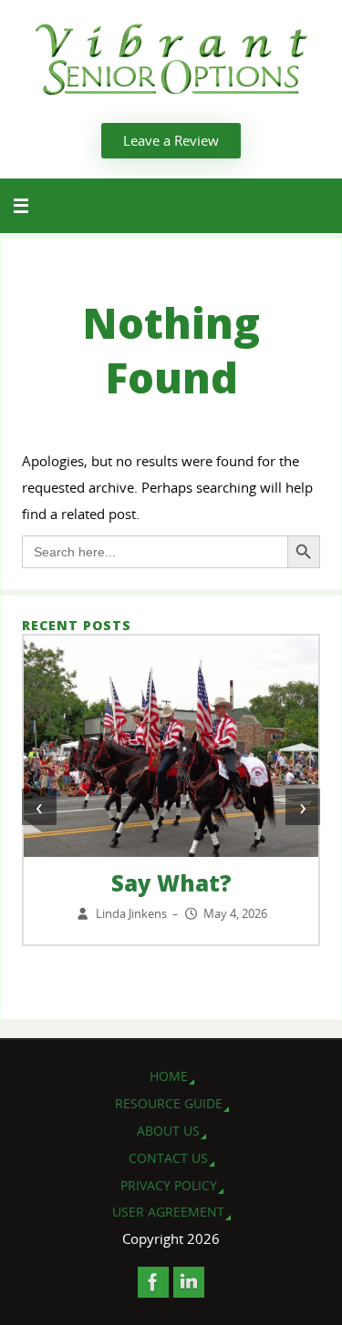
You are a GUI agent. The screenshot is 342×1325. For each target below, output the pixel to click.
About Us (168, 1130)
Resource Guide (169, 1103)
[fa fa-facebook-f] (153, 1282)
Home (169, 1076)
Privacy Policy (168, 1185)
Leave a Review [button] (171, 140)
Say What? (171, 883)
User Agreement (168, 1211)
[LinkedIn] (188, 1282)
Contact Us (168, 1158)
